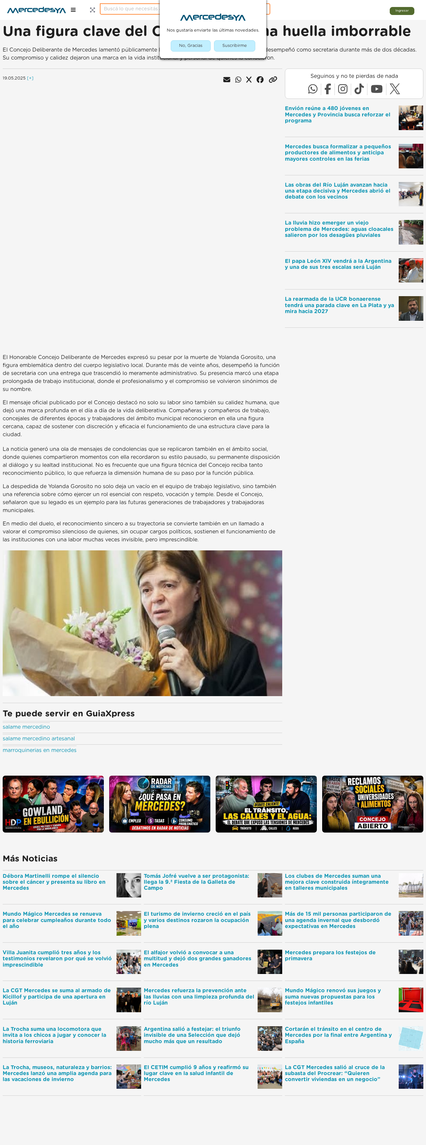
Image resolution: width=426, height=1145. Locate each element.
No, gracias (190, 46)
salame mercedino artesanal (39, 738)
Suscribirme (234, 46)
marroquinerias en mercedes (40, 750)
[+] (30, 78)
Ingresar (402, 10)
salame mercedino (26, 727)
